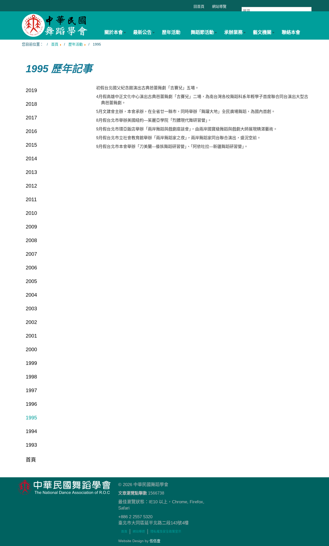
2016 (31, 131)
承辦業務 (233, 32)
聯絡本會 (291, 32)
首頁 (31, 460)
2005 (31, 281)
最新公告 (142, 32)
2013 (31, 172)
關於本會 (113, 32)
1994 (31, 431)
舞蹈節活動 (202, 32)
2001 (31, 336)
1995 (31, 417)
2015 (31, 145)
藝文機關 (262, 32)
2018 (31, 104)
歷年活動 (171, 32)
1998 (31, 377)
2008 (31, 240)
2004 (31, 295)
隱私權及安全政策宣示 (165, 531)
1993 (31, 445)
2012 (31, 186)
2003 (31, 308)
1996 (31, 404)
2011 (31, 199)
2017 (31, 117)
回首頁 (199, 6)
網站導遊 (139, 531)
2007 (31, 254)
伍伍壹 (155, 541)
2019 (31, 90)
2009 (31, 227)
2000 (31, 349)
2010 (31, 213)
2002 (31, 322)
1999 (31, 363)
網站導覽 (219, 6)
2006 (31, 267)
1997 (31, 390)
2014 (31, 158)
